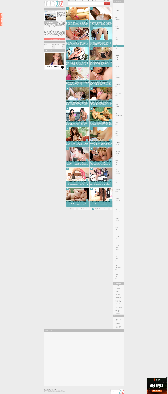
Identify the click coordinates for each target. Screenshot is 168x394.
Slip (116, 231)
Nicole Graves (118, 287)
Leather (117, 169)
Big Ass (117, 37)
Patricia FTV (69, 186)
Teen (116, 256)
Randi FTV (117, 285)
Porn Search (118, 323)
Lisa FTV (92, 186)
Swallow (117, 247)
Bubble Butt (118, 84)
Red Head (117, 213)
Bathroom (117, 32)
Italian (117, 158)
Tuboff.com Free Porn (118, 320)
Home (73, 6)
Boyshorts (117, 70)
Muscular (117, 184)
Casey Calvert (118, 301)
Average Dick (118, 26)
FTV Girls (87, 25)
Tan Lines (117, 249)
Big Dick (117, 39)
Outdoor (117, 191)
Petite (117, 202)
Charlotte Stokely (119, 298)
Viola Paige (69, 85)
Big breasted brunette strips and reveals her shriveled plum (104, 21)
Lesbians (117, 171)
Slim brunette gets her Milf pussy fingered (76, 141)
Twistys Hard (118, 269)
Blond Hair (117, 55)
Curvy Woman (118, 93)
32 (99, 208)
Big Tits (76, 6)
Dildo (116, 97)
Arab (116, 15)
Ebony (117, 104)
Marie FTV (92, 206)
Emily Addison (118, 311)
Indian (117, 146)
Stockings (117, 245)
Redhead (117, 216)
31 (97, 208)
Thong (117, 258)
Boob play (117, 66)
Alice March (118, 310)
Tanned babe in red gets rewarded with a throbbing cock (80, 41)
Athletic (117, 21)
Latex (116, 164)
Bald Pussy (118, 28)
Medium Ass (118, 175)
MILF (116, 182)
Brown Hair (118, 77)
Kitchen (117, 162)
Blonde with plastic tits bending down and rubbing (102, 41)
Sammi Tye (93, 45)
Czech (117, 95)
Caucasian (117, 88)
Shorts (117, 227)
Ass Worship (118, 19)
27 (88, 208)
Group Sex (117, 135)
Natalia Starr (118, 313)
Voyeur (117, 276)
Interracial (117, 153)
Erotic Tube (118, 324)
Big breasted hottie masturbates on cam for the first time (104, 201)
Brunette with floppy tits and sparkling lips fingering (79, 101)
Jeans (117, 160)
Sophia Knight (69, 206)
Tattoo (117, 254)
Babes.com (110, 25)
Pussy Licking (118, 211)
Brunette (117, 79)
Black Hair (117, 50)
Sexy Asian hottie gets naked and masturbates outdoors (104, 101)
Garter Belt (117, 126)
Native (117, 187)
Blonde (117, 57)
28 (90, 208)
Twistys (87, 45)
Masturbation (118, 173)
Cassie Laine (118, 290)
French (117, 122)
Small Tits (117, 236)
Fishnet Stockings (119, 115)
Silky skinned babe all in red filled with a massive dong (79, 161)
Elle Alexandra (118, 297)
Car (116, 86)
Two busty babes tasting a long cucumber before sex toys (104, 141)
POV (116, 209)
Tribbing (117, 265)
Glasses (117, 133)
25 (83, 208)
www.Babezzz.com (52, 389)
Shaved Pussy (118, 222)
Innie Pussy (118, 151)
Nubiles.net (87, 85)
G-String (117, 124)
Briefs (117, 73)
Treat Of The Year (119, 263)
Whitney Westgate (70, 45)
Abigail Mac (93, 25)
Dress (117, 102)
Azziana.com (118, 327)
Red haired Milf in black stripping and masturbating (78, 61)
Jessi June (69, 105)
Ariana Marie (118, 288)
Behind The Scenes (119, 35)
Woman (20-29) (118, 280)
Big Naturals (118, 44)
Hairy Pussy (118, 137)
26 (86, 208)
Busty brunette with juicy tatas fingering (100, 81)
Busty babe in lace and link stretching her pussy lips (79, 81)
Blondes (117, 59)
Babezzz (53, 3)
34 (104, 208)
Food (116, 120)
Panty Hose (118, 200)
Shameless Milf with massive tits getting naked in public (103, 181)
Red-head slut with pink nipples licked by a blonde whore (104, 161)
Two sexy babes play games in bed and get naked (78, 121)
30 (95, 208)
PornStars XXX (118, 321)
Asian (117, 17)
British (117, 75)
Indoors (117, 149)
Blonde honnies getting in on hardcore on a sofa (102, 121)
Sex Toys (117, 220)
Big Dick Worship (119, 41)
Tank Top (117, 251)
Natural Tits (118, 189)
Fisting (117, 117)
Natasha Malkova (119, 295)
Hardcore (117, 140)
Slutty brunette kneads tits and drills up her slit (77, 181)
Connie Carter (93, 85)
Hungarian (117, 144)
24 (81, 208)
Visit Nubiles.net (55, 39)
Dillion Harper (69, 166)
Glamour (117, 131)
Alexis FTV (69, 25)
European (117, 111)
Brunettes (117, 82)
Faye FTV (92, 65)
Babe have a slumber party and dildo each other (102, 61)
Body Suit (117, 64)
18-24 (117, 3)
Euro (116, 108)
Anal (116, 12)
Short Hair (117, 225)
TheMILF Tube (118, 326)
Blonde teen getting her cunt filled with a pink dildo (78, 21)
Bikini (116, 48)
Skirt (116, 229)
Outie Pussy (118, 196)
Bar (116, 30)
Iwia (116, 304)
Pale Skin (117, 198)
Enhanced (117, 106)
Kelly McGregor (70, 65)
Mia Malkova (118, 294)
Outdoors (117, 193)
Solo (116, 238)
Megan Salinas (118, 308)
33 (102, 208)
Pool (116, 207)
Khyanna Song (93, 105)
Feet (116, 113)
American (117, 10)
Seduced (117, 218)
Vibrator (117, 274)
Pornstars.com (118, 318)
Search (107, 3)
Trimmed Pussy (118, 267)
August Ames (118, 300)
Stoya (92, 166)
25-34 (117, 6)
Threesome (118, 260)
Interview (117, 155)
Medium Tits (118, 180)
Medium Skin (118, 178)
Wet (116, 278)
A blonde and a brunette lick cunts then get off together (80, 201)
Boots (117, 68)
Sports (117, 240)
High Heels (118, 142)
